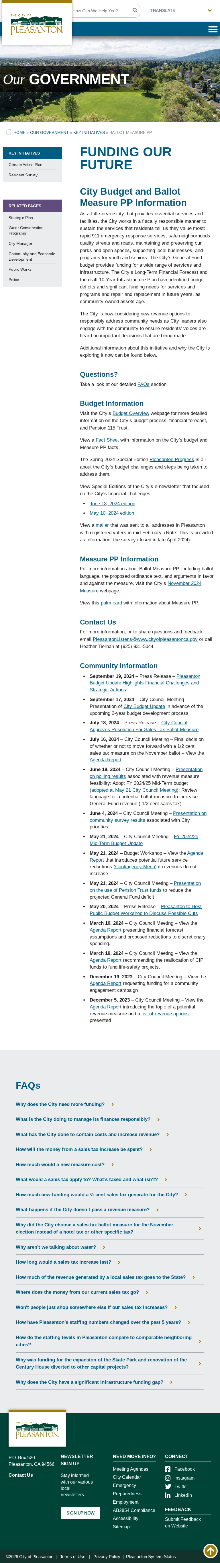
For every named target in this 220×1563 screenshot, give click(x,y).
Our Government (49, 132)
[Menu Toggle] (213, 29)
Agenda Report (105, 759)
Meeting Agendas (130, 1469)
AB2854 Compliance (134, 1510)
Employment (125, 1502)
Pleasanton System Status (151, 1556)
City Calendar (127, 1477)
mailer (102, 525)
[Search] (135, 10)
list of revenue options (165, 1013)
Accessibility (125, 1518)
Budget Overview (131, 413)
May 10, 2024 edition (112, 513)
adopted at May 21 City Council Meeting (134, 790)
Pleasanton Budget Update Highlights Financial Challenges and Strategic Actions (145, 683)
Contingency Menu (135, 866)
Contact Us (21, 1475)
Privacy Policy (106, 1556)
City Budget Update (144, 706)
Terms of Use (72, 1556)
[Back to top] (210, 1551)
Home (19, 132)
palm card (111, 603)
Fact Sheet (107, 440)
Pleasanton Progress (172, 459)
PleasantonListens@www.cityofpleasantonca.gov (145, 639)
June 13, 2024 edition (112, 503)
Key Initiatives (89, 132)
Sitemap (121, 1526)
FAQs (144, 384)
